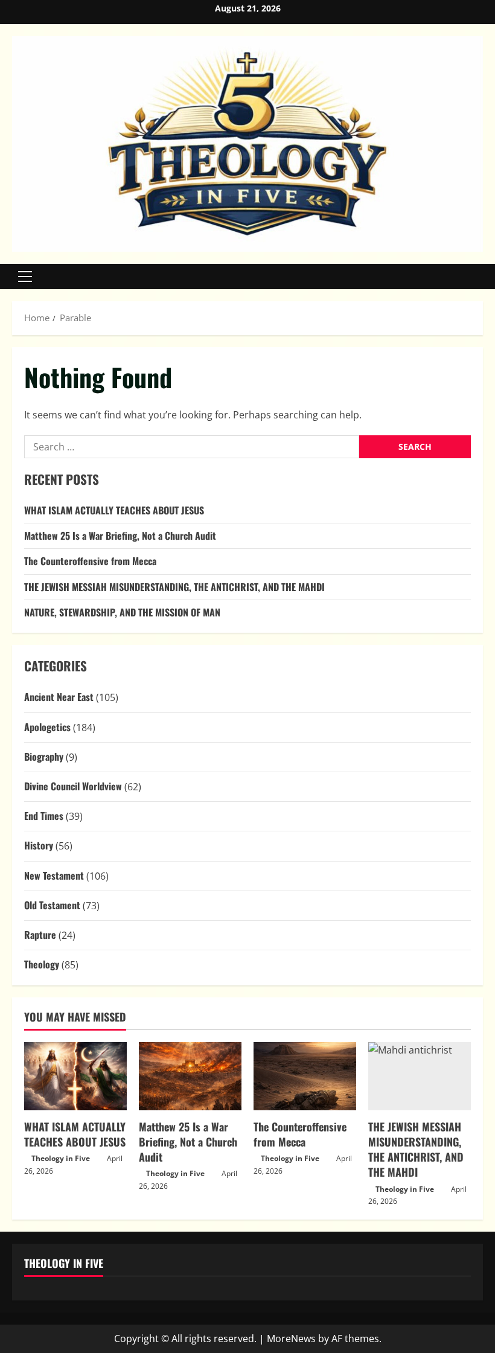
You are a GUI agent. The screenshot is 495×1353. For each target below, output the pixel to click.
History (38, 845)
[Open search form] (479, 277)
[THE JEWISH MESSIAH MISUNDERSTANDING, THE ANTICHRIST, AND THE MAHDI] (419, 1076)
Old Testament (52, 905)
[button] (25, 276)
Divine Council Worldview (73, 786)
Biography (43, 756)
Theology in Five (60, 1158)
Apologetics (47, 727)
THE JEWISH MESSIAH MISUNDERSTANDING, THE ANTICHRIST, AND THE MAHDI (174, 587)
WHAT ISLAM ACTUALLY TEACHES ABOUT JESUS (114, 510)
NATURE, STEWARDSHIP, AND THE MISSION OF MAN (122, 612)
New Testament (54, 875)
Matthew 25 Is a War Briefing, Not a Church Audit (120, 535)
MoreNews (291, 1338)
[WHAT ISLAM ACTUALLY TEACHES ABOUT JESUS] (75, 1076)
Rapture (40, 934)
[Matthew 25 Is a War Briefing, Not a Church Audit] (190, 1076)
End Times (43, 815)
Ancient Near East (59, 696)
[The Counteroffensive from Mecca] (305, 1076)
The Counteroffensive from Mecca (90, 561)
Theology (41, 964)
